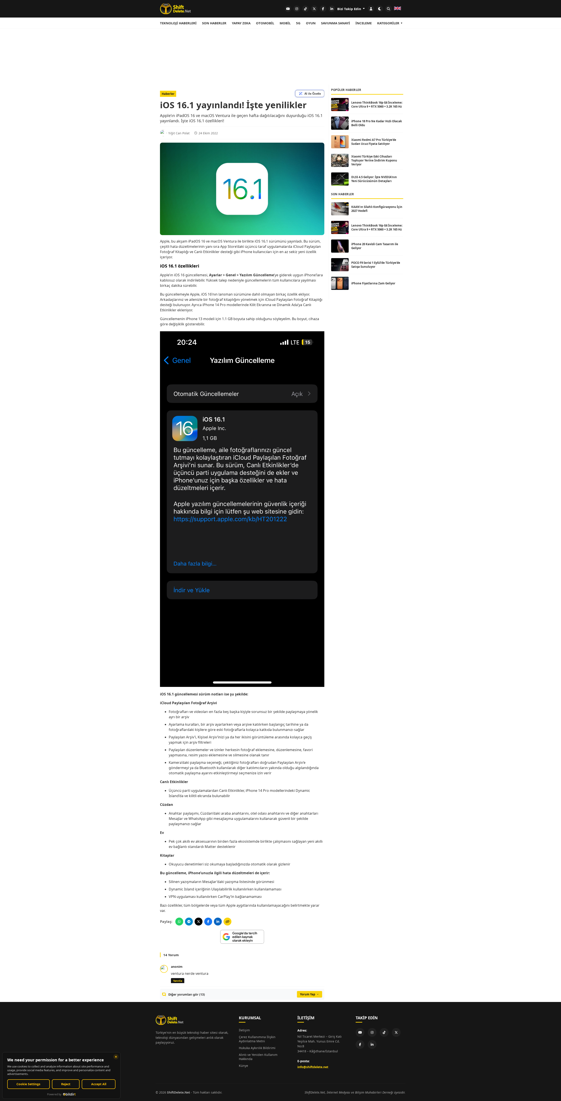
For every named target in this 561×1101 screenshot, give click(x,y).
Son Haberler (214, 23)
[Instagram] (372, 1032)
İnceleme (363, 23)
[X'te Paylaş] (198, 921)
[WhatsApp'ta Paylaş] (179, 921)
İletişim (244, 1030)
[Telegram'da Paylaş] (189, 921)
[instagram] (296, 8)
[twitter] (314, 8)
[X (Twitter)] (396, 1032)
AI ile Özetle (312, 93)
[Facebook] (360, 1044)
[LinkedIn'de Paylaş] (218, 921)
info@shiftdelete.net (312, 1067)
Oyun (311, 23)
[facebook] (323, 8)
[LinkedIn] (372, 1044)
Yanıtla (177, 981)
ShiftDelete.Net (178, 1092)
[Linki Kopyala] (227, 921)
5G (298, 23)
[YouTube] (360, 1032)
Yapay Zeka (241, 23)
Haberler (168, 94)
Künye (243, 1066)
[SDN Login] (371, 8)
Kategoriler (388, 23)
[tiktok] (305, 8)
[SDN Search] (388, 8)
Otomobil (265, 23)
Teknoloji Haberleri (178, 23)
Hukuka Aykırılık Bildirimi (257, 1048)
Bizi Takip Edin (349, 9)
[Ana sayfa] (175, 8)
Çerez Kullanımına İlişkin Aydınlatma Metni (257, 1039)
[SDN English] (397, 9)
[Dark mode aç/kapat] (379, 8)
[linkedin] (331, 8)
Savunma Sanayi (335, 23)
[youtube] (288, 8)
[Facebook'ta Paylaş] (208, 921)
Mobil (285, 23)
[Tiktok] (384, 1032)
